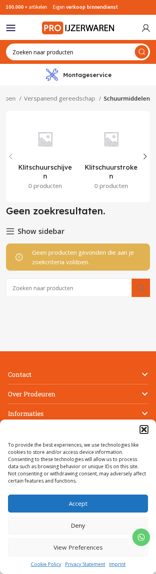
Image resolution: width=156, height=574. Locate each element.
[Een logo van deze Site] (78, 27)
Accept (78, 503)
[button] (144, 429)
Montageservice (87, 75)
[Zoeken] (141, 52)
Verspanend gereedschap (60, 98)
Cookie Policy (46, 564)
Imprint (117, 564)
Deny (78, 525)
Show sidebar (41, 231)
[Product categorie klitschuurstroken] (111, 156)
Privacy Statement (85, 564)
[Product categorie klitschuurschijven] (45, 156)
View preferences (78, 547)
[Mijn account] (146, 28)
